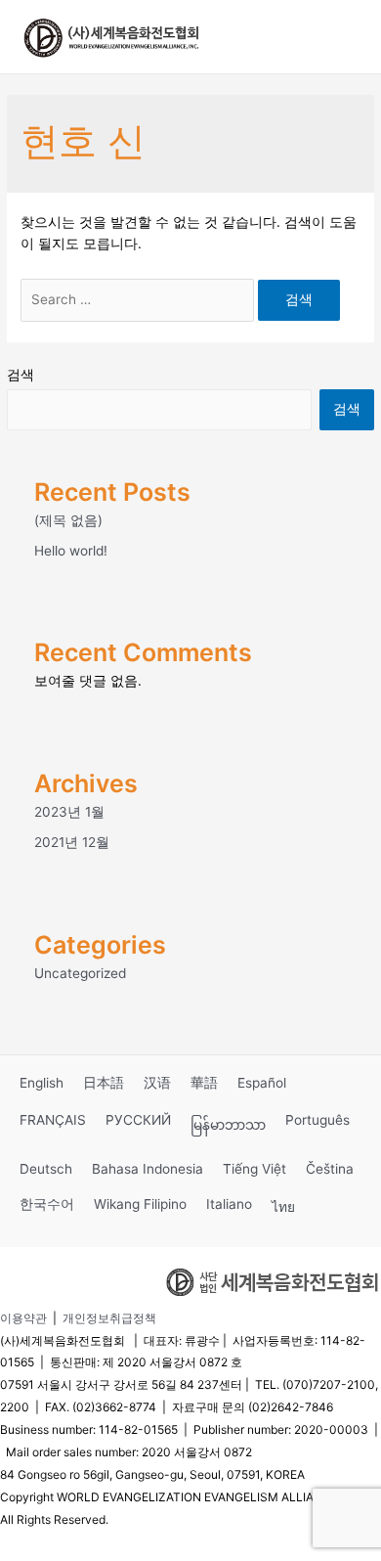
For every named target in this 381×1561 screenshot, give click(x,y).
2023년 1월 (69, 812)
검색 (20, 374)
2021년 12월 (71, 842)
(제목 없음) (68, 520)
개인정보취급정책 (109, 1318)
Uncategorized (80, 973)
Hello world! (70, 550)
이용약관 (23, 1318)
